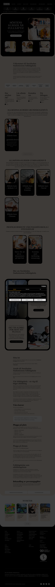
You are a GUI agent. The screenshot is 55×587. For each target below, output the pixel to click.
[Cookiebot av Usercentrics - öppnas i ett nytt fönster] (42, 286)
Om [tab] (40, 289)
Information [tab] (27, 289)
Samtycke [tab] (14, 289)
